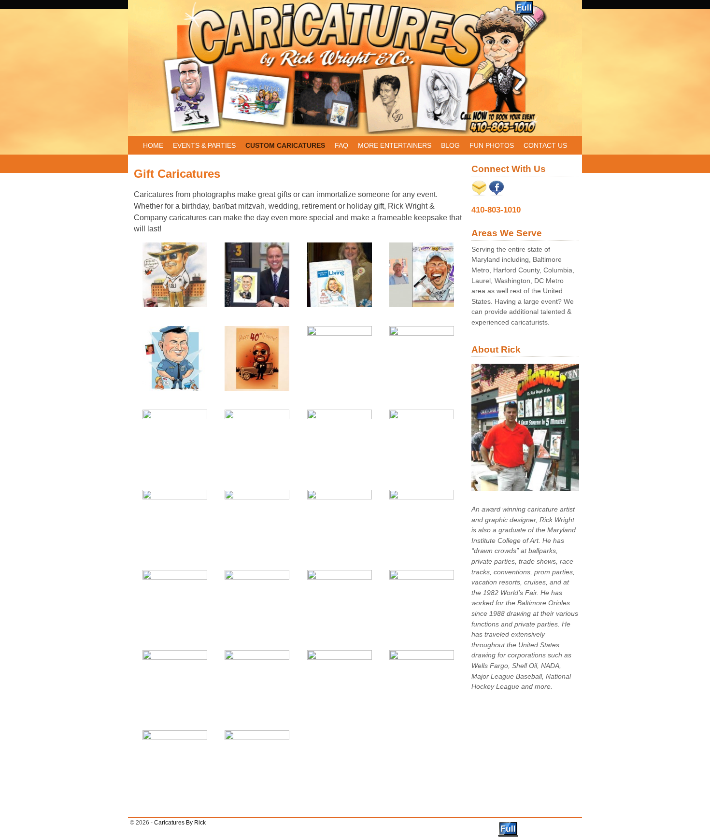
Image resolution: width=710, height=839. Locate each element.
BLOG (450, 145)
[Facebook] (496, 193)
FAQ (341, 145)
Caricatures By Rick (180, 822)
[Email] (479, 193)
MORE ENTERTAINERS (394, 145)
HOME (153, 145)
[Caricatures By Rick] (355, 68)
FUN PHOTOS (491, 145)
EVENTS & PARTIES (204, 145)
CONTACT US (545, 145)
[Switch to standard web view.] (524, 8)
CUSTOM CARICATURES (285, 145)
